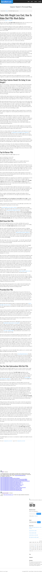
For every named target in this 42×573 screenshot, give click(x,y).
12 (35, 546)
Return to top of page (4, 571)
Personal (10, 440)
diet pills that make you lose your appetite (11, 322)
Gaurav (6, 20)
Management (6, 440)
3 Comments (10, 20)
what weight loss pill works (24, 271)
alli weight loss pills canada (33, 537)
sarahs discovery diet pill (33, 535)
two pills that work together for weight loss (20, 132)
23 (30, 549)
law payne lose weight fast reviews (13, 210)
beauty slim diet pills (32, 532)
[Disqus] (16, 456)
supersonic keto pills (32, 530)
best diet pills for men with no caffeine (9, 207)
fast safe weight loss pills (9, 330)
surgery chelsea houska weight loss (23, 232)
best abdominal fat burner (23, 353)
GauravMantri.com (6, 2)
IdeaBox (40, 571)
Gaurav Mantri (31, 571)
